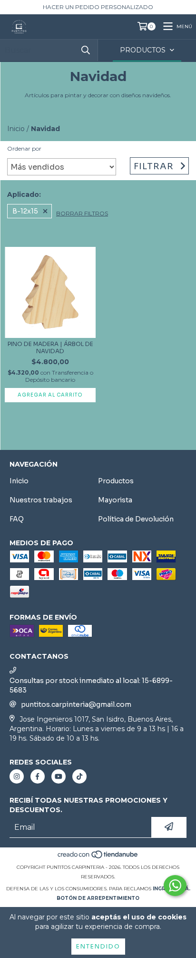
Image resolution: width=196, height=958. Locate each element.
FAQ (17, 519)
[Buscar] (85, 50)
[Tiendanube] (98, 858)
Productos (116, 481)
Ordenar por (24, 148)
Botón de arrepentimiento (98, 898)
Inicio (16, 128)
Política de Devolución (136, 519)
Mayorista (115, 500)
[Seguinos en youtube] (58, 776)
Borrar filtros (82, 213)
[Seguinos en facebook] (37, 776)
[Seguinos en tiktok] (79, 776)
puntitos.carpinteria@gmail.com (76, 704)
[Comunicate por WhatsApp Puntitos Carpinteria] (175, 885)
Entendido (98, 946)
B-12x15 (25, 211)
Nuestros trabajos (41, 500)
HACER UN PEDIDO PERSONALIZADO (98, 6)
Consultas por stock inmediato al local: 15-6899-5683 (91, 685)
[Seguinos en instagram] (17, 776)
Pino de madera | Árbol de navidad (50, 347)
